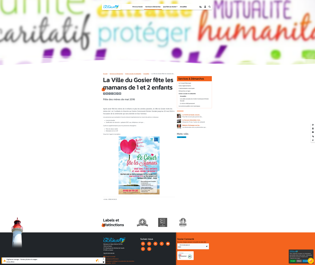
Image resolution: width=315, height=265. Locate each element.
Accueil (105, 73)
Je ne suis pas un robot (184, 246)
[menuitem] (137, 7)
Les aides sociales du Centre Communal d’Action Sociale (194, 100)
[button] (120, 94)
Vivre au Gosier (137, 6)
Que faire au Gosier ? (170, 6)
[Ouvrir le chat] (311, 261)
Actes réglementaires (185, 85)
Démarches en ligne (184, 91)
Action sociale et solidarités (133, 73)
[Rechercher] (209, 7)
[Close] (103, 259)
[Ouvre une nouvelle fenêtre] (143, 244)
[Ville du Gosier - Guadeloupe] (114, 240)
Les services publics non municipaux (189, 106)
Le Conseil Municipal (185, 83)
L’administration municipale (187, 88)
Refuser (299, 261)
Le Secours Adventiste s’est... (191, 120)
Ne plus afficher (10, 262)
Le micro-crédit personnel (187, 103)
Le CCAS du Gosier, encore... (191, 115)
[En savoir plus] (103, 262)
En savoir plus (306, 261)
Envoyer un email (110, 256)
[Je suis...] (200, 7)
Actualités (183, 6)
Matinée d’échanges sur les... (191, 125)
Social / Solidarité (182, 137)
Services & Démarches (153, 6)
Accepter (293, 261)
